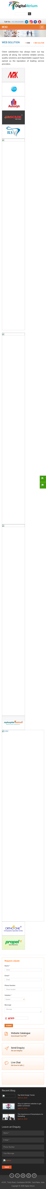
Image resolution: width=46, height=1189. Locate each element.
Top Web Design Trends (26, 1095)
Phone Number (10, 985)
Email (7, 976)
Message (8, 1005)
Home (28, 43)
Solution (8, 995)
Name (7, 966)
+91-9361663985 (18, 22)
